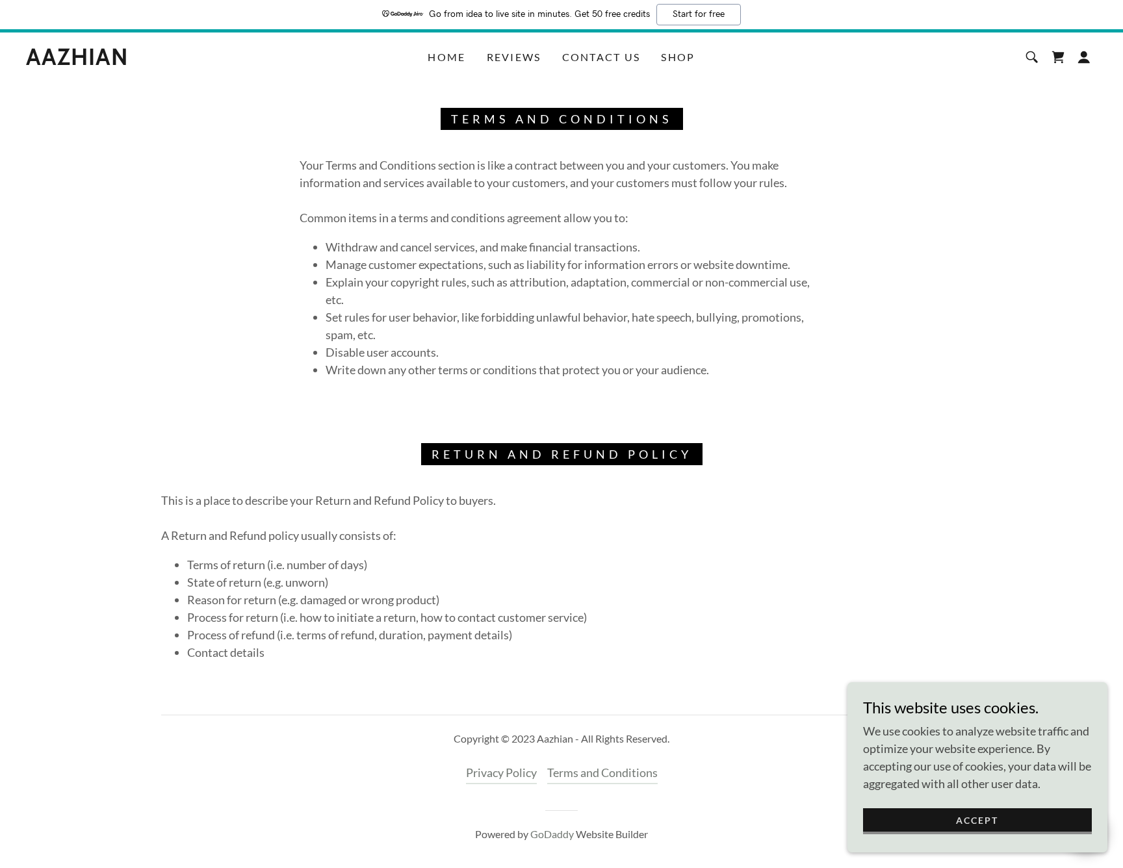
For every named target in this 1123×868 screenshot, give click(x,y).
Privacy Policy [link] (501, 772)
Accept (977, 820)
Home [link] (446, 57)
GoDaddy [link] (552, 834)
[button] (1084, 57)
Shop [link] (678, 57)
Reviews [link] (514, 57)
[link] (77, 60)
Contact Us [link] (601, 57)
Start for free (699, 14)
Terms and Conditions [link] (602, 772)
